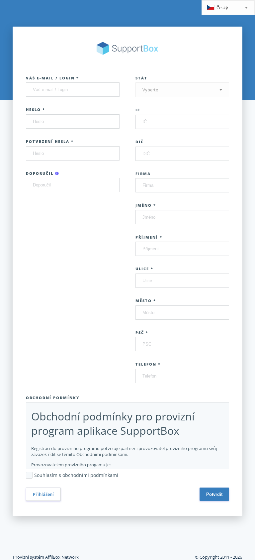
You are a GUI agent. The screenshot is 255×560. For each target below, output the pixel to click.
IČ (137, 109)
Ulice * (144, 268)
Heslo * (35, 109)
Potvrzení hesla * (50, 141)
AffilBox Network (62, 557)
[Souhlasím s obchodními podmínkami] (121, 475)
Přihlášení (43, 494)
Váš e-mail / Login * (52, 77)
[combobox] (228, 7)
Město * (145, 300)
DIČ (139, 141)
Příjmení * (148, 237)
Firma (143, 173)
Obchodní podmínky (52, 397)
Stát (141, 77)
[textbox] (228, 8)
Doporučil (40, 173)
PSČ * (141, 332)
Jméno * (145, 205)
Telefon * (148, 364)
